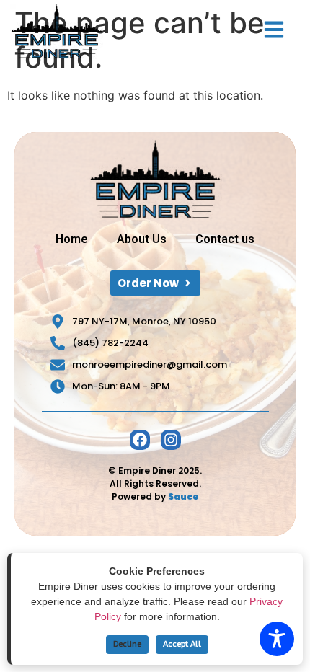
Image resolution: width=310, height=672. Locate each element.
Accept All (182, 644)
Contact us (224, 239)
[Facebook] (140, 440)
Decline (127, 644)
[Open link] (274, 29)
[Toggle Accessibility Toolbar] (277, 639)
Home (72, 239)
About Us (142, 239)
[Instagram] (171, 440)
